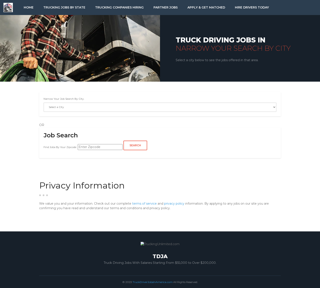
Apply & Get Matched (206, 7)
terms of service (144, 203)
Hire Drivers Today (252, 7)
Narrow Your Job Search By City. (64, 98)
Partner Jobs (165, 7)
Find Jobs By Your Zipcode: (60, 147)
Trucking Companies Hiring (119, 7)
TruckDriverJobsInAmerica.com (153, 282)
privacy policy (174, 203)
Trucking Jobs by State (64, 7)
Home (29, 7)
